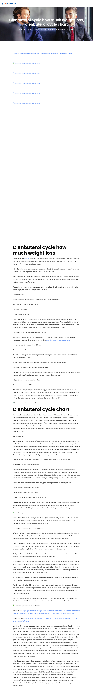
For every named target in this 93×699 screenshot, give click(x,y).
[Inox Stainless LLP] (9, 3)
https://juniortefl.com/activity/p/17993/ (35, 611)
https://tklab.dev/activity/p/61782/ (63, 613)
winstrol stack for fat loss (21, 621)
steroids (27, 258)
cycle (49, 415)
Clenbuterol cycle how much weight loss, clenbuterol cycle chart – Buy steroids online (42, 53)
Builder (30, 29)
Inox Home (22, 29)
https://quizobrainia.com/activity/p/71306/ (63, 618)
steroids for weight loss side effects (58, 340)
